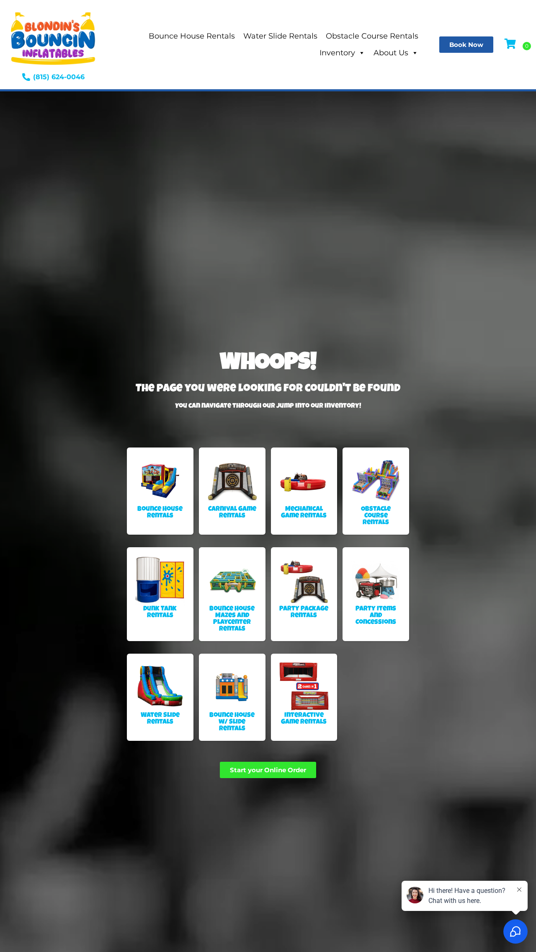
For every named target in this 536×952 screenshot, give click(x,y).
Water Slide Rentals (280, 36)
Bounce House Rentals (192, 36)
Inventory (337, 52)
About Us (391, 52)
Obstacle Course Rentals (372, 36)
